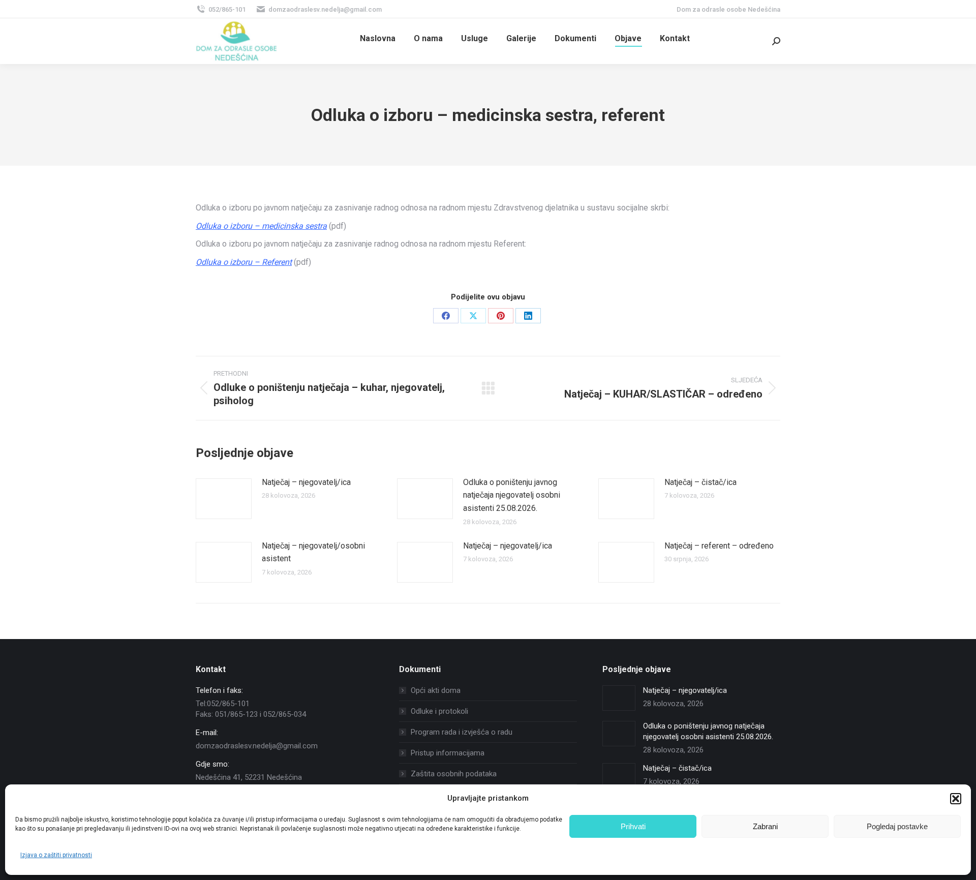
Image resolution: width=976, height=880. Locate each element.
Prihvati (633, 826)
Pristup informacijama (447, 752)
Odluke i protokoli (439, 711)
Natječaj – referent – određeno (719, 546)
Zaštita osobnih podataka (454, 773)
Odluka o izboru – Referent (244, 262)
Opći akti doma (436, 690)
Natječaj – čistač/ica (700, 482)
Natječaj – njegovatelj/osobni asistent (313, 552)
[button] (956, 799)
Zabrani (765, 826)
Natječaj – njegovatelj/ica (306, 482)
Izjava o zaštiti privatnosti (56, 855)
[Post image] (224, 498)
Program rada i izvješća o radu (461, 732)
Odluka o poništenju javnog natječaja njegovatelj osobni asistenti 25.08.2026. (511, 495)
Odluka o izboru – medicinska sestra (261, 226)
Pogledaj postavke (897, 826)
